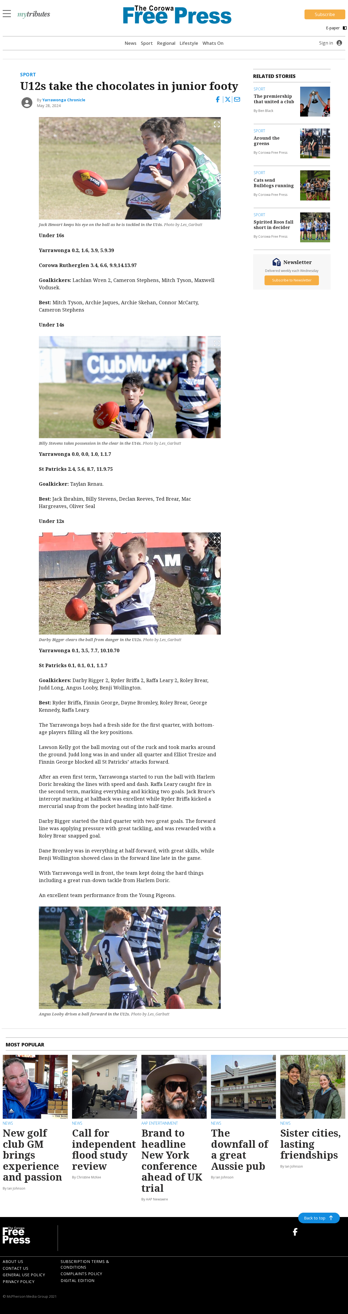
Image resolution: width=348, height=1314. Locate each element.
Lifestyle (189, 43)
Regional (166, 43)
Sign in (326, 43)
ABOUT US (13, 1261)
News (130, 43)
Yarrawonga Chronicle (63, 99)
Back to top (314, 1218)
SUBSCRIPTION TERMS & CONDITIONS (85, 1264)
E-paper (333, 27)
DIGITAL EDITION (78, 1280)
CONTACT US (15, 1268)
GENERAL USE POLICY (24, 1274)
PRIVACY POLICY (18, 1281)
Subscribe (325, 14)
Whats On (213, 43)
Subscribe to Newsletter (292, 280)
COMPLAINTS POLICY (81, 1273)
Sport (147, 43)
